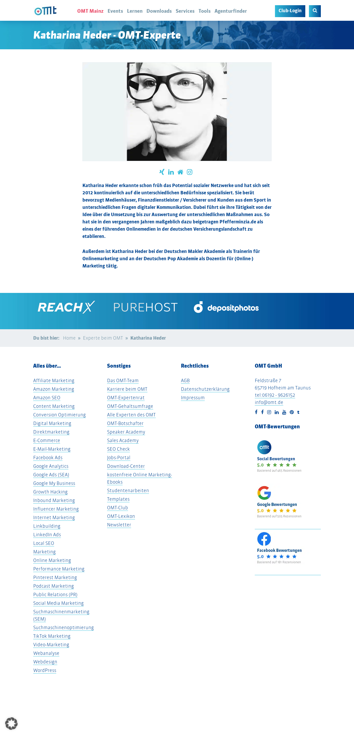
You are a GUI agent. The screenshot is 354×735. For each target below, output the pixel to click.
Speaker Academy (126, 432)
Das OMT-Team (123, 380)
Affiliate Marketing (53, 380)
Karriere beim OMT (127, 389)
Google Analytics (50, 466)
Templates (118, 499)
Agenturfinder (231, 11)
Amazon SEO (46, 398)
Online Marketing (52, 560)
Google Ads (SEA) (51, 475)
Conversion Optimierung (59, 415)
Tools (205, 11)
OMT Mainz (90, 11)
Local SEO (43, 543)
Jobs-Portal (118, 458)
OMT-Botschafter (125, 423)
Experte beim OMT (103, 338)
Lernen (135, 11)
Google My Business (54, 483)
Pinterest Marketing (55, 577)
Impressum (193, 398)
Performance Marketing (58, 569)
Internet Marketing (54, 517)
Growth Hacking (50, 492)
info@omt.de (269, 402)
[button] (11, 723)
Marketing (44, 552)
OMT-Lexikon (121, 516)
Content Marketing (54, 406)
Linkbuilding (46, 526)
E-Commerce (46, 440)
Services (185, 11)
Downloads (159, 11)
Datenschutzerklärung (205, 389)
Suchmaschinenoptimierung (63, 627)
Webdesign (45, 662)
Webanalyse (46, 653)
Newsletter (119, 525)
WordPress (44, 670)
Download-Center (126, 466)
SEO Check (118, 449)
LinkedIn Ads (47, 535)
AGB (185, 380)
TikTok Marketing (51, 636)
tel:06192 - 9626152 (275, 395)
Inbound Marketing (54, 500)
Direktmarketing (51, 432)
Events (115, 11)
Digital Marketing (52, 423)
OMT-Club (117, 508)
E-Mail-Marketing (51, 449)
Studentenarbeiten (128, 490)
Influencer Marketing (56, 509)
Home (69, 338)
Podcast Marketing (53, 586)
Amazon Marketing (53, 389)
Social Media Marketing (58, 603)
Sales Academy (123, 440)
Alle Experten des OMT (131, 415)
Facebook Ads (47, 458)
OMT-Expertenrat (126, 398)
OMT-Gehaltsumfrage (130, 406)
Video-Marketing (51, 645)
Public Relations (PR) (55, 594)
